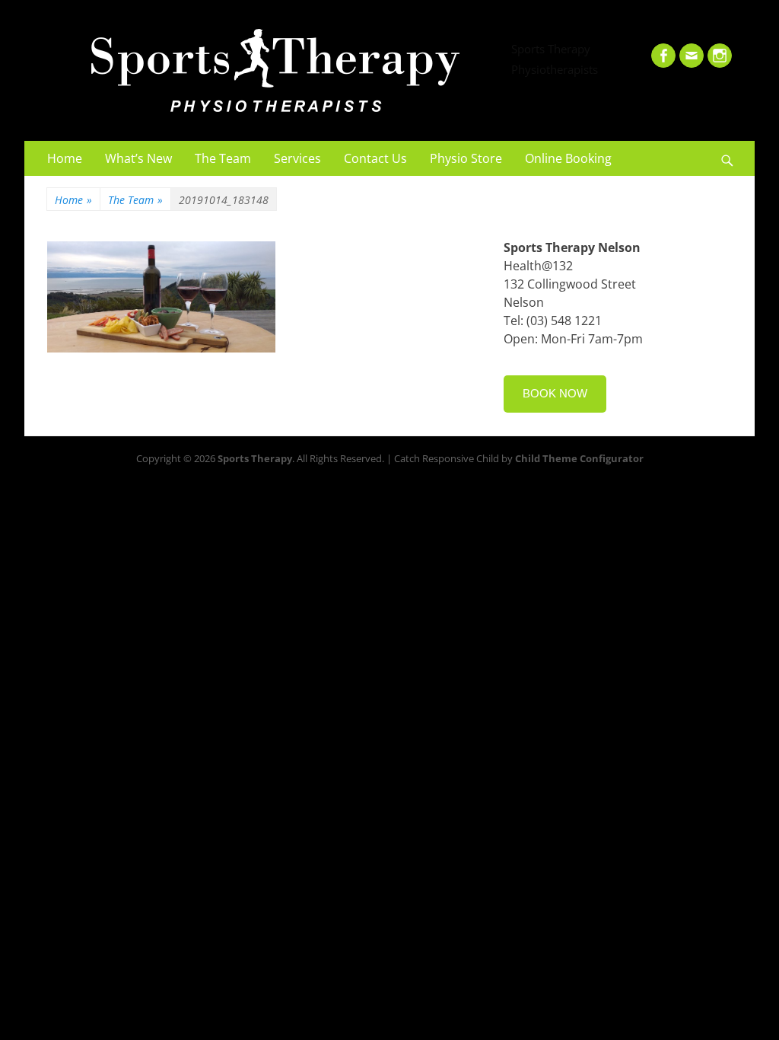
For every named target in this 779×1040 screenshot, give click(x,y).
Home (64, 158)
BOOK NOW (555, 393)
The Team (223, 158)
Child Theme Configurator (579, 458)
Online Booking (568, 158)
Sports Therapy (550, 48)
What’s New (138, 158)
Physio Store (466, 158)
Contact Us (375, 158)
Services (297, 158)
